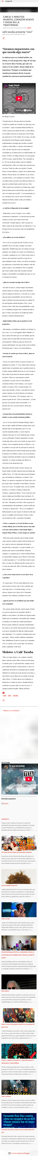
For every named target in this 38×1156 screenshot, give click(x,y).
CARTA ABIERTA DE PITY (9, 885)
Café (4, 695)
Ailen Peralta (5, 919)
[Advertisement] (19, 737)
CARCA (29, 28)
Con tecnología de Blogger (20, 1153)
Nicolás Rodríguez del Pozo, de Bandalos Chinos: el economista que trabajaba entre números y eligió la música (17, 955)
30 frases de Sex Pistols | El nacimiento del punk (16, 852)
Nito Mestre (5, 991)
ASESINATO (5, 819)
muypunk (8, 1)
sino (9, 695)
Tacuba (15, 695)
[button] (3, 38)
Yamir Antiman (6, 1096)
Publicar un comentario (11, 710)
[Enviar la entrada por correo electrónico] (3, 693)
